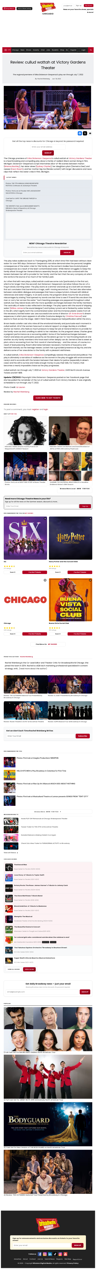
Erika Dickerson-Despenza (39, 158)
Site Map (68, 1259)
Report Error (77, 1259)
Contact (33, 1259)
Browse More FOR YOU (46, 812)
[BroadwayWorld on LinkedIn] (50, 1254)
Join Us (40, 1259)
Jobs (48, 50)
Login (83, 50)
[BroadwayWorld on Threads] (60, 1254)
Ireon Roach (17, 169)
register (35, 409)
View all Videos (10, 853)
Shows (28, 50)
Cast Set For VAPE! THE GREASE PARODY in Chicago (21, 199)
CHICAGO (48, 14)
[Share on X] (85, 133)
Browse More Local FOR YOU (75, 489)
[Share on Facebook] (80, 133)
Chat (42, 50)
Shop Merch (10, 8)
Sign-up (78, 5)
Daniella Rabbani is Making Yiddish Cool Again (38, 835)
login (46, 409)
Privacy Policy (72, 1263)
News (22, 50)
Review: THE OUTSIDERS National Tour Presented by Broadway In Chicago (35, 1195)
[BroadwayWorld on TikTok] (55, 1254)
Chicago (15, 50)
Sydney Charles (43, 166)
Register (73, 50)
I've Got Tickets (35, 572)
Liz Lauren (20, 387)
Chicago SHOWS (10, 859)
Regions (59, 1259)
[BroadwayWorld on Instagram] (45, 1254)
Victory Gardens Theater (80, 158)
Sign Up (48, 153)
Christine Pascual (73, 316)
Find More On (46, 644)
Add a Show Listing (24, 8)
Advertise (17, 1259)
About (25, 1259)
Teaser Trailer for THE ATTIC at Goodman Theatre (39, 827)
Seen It (12, 572)
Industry (36, 50)
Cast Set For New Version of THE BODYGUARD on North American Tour (34, 1147)
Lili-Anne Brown (76, 313)
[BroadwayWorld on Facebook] (40, 1254)
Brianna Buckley (12, 166)
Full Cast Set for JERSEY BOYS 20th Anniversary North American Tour (33, 1100)
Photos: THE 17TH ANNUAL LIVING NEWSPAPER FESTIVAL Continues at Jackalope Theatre (22, 184)
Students (55, 50)
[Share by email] (90, 133)
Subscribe (82, 736)
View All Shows (14, 969)
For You (13, 414)
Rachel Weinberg (21, 391)
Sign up (85, 992)
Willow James (17, 308)
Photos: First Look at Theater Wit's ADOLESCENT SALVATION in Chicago (23, 192)
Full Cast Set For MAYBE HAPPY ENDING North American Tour (29, 1052)
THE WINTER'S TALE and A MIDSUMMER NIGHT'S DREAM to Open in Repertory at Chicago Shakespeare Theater (23, 208)
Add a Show (29, 969)
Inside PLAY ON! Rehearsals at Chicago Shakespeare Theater (44, 818)
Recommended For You (13, 751)
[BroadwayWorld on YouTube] (65, 1254)
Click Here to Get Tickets (48, 398)
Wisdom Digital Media (42, 1263)
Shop (62, 50)
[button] (91, 50)
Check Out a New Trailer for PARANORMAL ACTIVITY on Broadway (45, 843)
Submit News (50, 1259)
